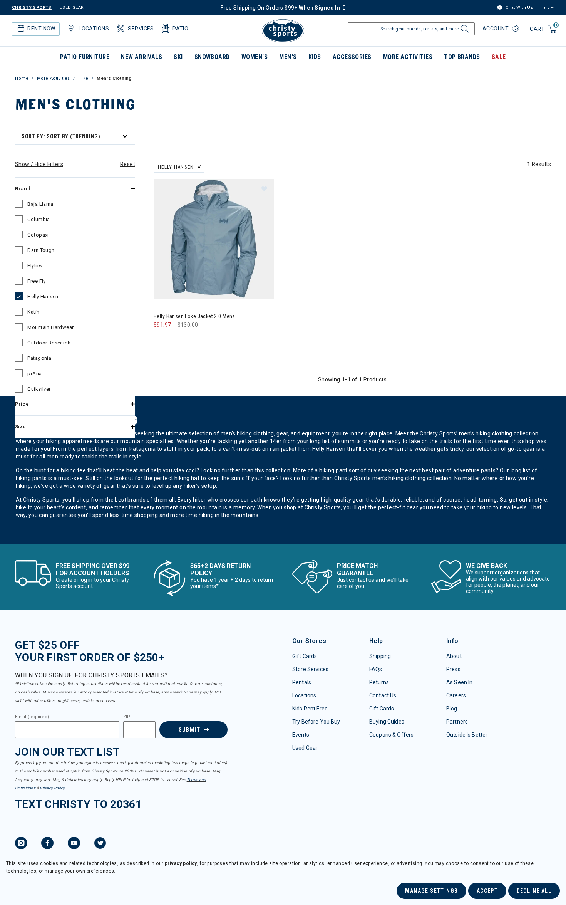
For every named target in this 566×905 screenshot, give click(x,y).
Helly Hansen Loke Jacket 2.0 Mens (194, 316)
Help (545, 7)
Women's (254, 56)
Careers (456, 695)
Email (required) (32, 717)
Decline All (534, 891)
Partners (457, 722)
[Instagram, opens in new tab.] (21, 844)
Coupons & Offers (391, 735)
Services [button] (141, 28)
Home (21, 78)
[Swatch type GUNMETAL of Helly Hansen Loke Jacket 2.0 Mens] (177, 340)
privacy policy (181, 863)
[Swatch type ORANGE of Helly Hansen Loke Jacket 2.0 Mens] (161, 340)
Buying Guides (386, 722)
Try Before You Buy (316, 722)
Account (496, 28)
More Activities (407, 56)
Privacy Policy (52, 788)
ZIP (126, 717)
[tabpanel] (283, 334)
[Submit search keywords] (464, 30)
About (454, 656)
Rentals (301, 682)
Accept (487, 891)
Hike (84, 78)
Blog (451, 708)
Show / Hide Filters (39, 164)
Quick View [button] (213, 287)
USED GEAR (71, 7)
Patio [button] (180, 28)
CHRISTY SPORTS (32, 7)
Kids (314, 56)
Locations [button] (94, 28)
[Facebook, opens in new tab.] (47, 844)
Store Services (310, 669)
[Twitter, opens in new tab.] (100, 844)
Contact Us (382, 695)
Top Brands (462, 56)
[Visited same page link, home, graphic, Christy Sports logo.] (283, 30)
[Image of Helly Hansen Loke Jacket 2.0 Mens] (214, 239)
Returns (379, 682)
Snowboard (212, 56)
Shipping (380, 656)
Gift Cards (304, 656)
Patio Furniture (84, 56)
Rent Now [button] (41, 28)
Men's (287, 56)
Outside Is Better (466, 735)
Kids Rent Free (310, 708)
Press (453, 669)
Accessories (352, 56)
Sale (499, 56)
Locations (304, 695)
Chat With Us (518, 7)
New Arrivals (141, 56)
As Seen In (459, 682)
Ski (178, 56)
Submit (189, 730)
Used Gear (305, 748)
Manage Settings (431, 891)
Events (300, 735)
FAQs (375, 669)
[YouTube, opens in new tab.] (74, 844)
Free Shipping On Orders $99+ (280, 8)
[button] (264, 188)
